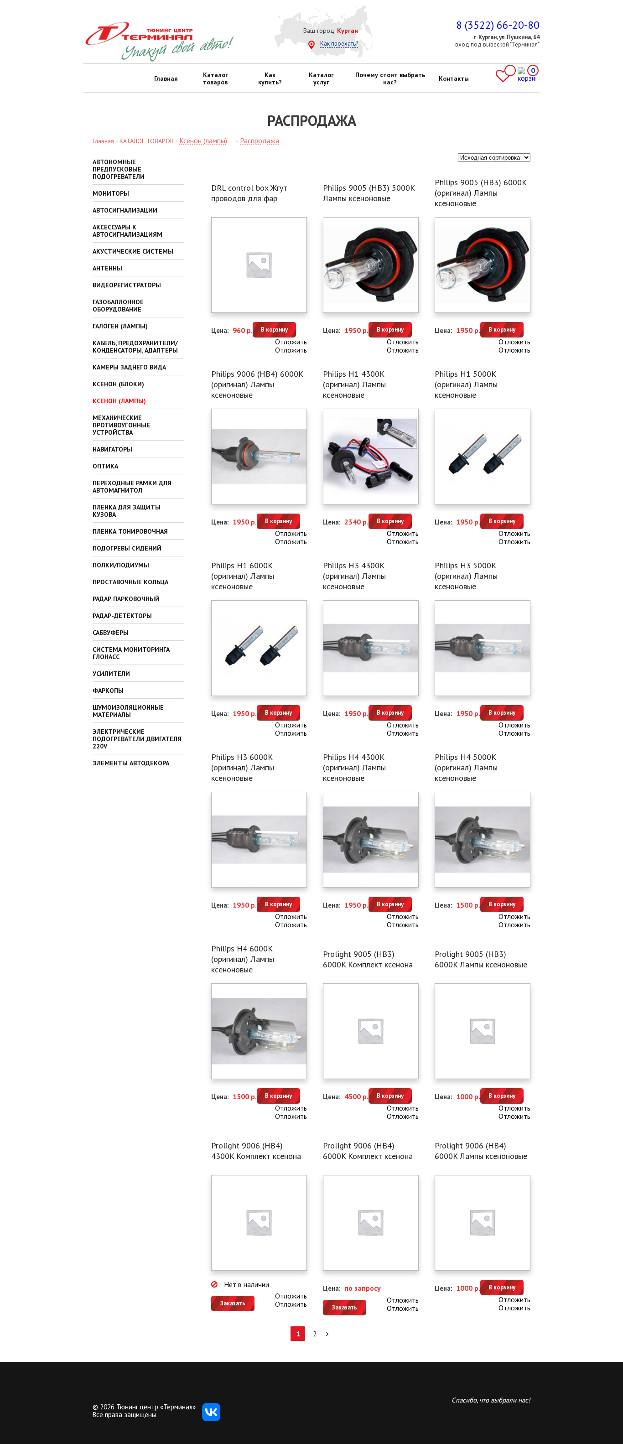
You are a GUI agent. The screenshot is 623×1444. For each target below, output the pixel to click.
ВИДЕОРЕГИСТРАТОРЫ (127, 285)
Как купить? (270, 78)
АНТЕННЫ (107, 268)
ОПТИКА (105, 466)
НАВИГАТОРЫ (112, 449)
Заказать (232, 1303)
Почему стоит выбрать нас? (390, 78)
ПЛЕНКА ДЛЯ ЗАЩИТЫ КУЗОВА (127, 511)
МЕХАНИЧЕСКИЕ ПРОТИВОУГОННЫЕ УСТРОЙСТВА (121, 425)
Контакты (454, 78)
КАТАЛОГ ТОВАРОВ (146, 141)
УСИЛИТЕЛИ (111, 674)
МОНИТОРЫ (111, 193)
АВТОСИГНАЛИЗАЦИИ (125, 210)
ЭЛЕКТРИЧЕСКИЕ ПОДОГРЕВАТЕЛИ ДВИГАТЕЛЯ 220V (137, 738)
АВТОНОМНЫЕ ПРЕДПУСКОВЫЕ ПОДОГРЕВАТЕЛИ (119, 169)
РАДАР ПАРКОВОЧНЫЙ (126, 599)
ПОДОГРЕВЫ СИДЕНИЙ (127, 548)
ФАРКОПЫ (108, 690)
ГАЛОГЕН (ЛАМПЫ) (120, 326)
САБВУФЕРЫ (111, 633)
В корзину (274, 329)
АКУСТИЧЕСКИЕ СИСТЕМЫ (133, 251)
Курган (347, 30)
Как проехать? (339, 43)
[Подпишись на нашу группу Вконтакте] (211, 1418)
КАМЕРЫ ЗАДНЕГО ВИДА (129, 367)
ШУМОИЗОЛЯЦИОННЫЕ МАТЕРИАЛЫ (128, 711)
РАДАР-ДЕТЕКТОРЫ (122, 616)
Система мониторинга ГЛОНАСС (131, 653)
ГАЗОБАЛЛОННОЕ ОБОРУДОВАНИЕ (118, 305)
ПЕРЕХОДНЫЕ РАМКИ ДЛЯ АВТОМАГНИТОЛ (132, 486)
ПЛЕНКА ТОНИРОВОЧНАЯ (130, 531)
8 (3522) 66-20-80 (498, 24)
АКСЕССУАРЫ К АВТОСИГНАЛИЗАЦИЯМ (127, 231)
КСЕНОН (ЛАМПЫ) (119, 401)
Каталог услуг (321, 78)
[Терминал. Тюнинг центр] (159, 59)
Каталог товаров (215, 78)
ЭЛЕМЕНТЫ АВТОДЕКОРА (131, 763)
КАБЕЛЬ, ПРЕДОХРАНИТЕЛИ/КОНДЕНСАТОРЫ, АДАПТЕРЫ (135, 346)
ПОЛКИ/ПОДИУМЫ (121, 565)
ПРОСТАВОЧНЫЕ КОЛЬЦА (130, 582)
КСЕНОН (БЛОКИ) (118, 384)
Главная (166, 78)
